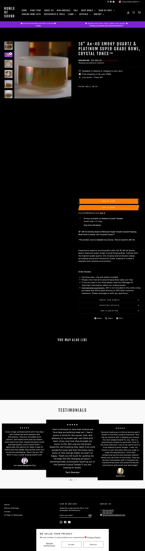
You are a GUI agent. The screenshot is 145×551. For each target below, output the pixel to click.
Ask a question (109, 311)
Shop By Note (106, 10)
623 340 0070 (108, 510)
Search (7, 504)
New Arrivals (63, 10)
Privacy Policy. (94, 537)
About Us (49, 10)
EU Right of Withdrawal (13, 515)
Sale (76, 10)
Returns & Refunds (11, 508)
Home (24, 10)
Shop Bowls (87, 10)
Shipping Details (110, 305)
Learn (71, 14)
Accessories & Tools (54, 14)
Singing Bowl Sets (31, 14)
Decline (93, 544)
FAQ (123, 282)
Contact (98, 14)
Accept (71, 544)
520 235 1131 (107, 513)
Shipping (81, 63)
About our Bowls (110, 300)
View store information (92, 225)
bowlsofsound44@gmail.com (114, 515)
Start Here (35, 10)
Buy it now (109, 207)
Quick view (20, 377)
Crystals (84, 14)
